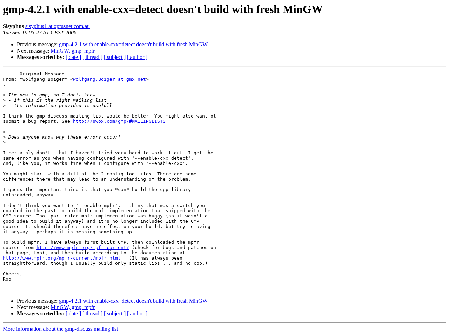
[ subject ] (115, 57)
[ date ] (73, 57)
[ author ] (137, 57)
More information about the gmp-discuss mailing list (60, 329)
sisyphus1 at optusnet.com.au (57, 26)
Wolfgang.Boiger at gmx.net (109, 79)
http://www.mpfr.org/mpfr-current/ (82, 247)
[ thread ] (92, 57)
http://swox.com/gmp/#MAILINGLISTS (119, 121)
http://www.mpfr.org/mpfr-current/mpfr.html (62, 258)
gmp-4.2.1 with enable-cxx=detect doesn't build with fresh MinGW (133, 44)
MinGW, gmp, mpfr (73, 51)
